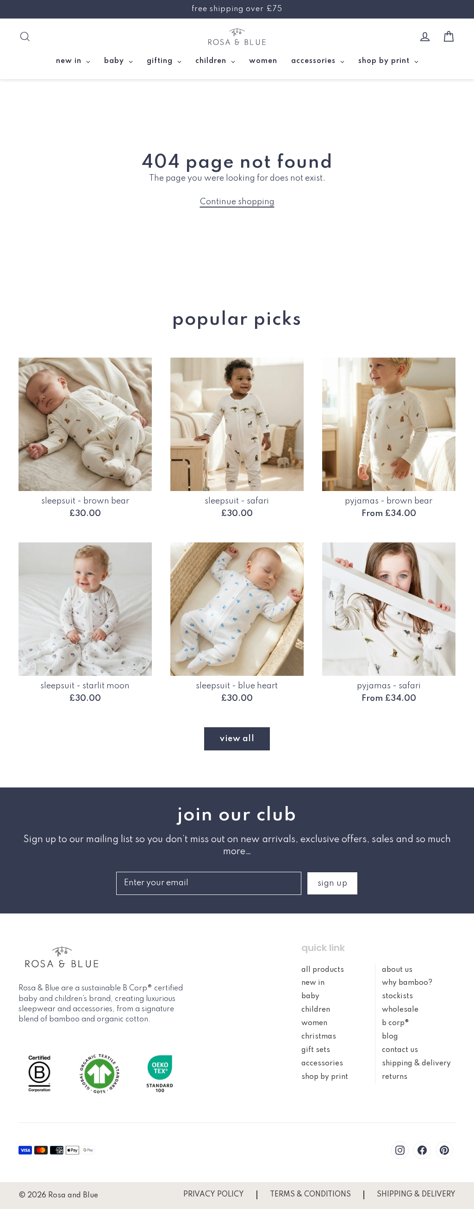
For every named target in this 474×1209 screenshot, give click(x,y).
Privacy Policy (213, 1194)
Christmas (318, 1036)
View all (237, 739)
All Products (322, 970)
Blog (390, 1036)
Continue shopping (237, 202)
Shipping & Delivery (416, 1063)
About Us (397, 970)
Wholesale (400, 1010)
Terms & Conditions (310, 1194)
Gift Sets (315, 1050)
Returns (394, 1077)
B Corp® (395, 1023)
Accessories (322, 1063)
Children (315, 1010)
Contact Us (400, 1050)
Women (314, 1023)
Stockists (397, 996)
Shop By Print (324, 1077)
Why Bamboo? (407, 983)
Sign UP (333, 883)
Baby (310, 996)
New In (312, 983)
